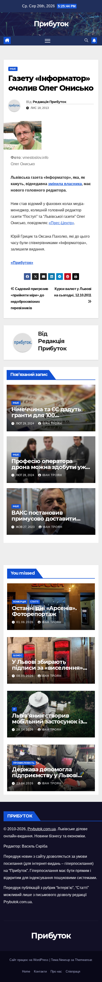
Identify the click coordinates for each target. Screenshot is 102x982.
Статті (34, 601)
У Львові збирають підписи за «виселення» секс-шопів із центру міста (50, 667)
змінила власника (65, 184)
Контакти (40, 971)
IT (14, 709)
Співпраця (73, 971)
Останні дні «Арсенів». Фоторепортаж (44, 611)
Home (26, 971)
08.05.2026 (25, 676)
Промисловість (23, 763)
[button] (86, 40)
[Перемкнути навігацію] (47, 40)
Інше (13, 68)
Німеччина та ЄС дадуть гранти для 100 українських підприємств (48, 415)
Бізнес (17, 655)
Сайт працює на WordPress (29, 960)
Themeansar (83, 960)
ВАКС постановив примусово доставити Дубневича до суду (43, 518)
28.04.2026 (25, 729)
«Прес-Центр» (61, 223)
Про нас (56, 971)
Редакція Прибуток (49, 102)
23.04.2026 (25, 783)
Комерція (19, 601)
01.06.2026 (25, 622)
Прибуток (51, 23)
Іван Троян (52, 423)
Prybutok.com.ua (42, 829)
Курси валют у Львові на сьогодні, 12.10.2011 (72, 292)
